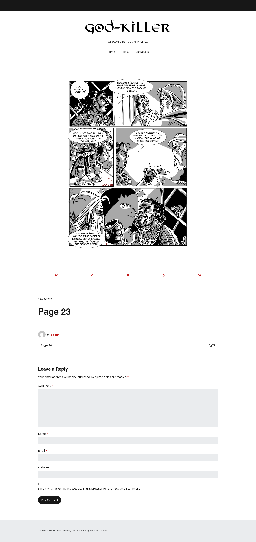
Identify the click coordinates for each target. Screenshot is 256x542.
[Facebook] (209, 5)
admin (55, 334)
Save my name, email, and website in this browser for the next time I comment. (89, 488)
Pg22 (212, 345)
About (125, 52)
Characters (142, 52)
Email (42, 450)
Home (111, 52)
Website (43, 467)
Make (52, 530)
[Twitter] (215, 5)
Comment (45, 385)
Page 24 (46, 345)
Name (43, 434)
